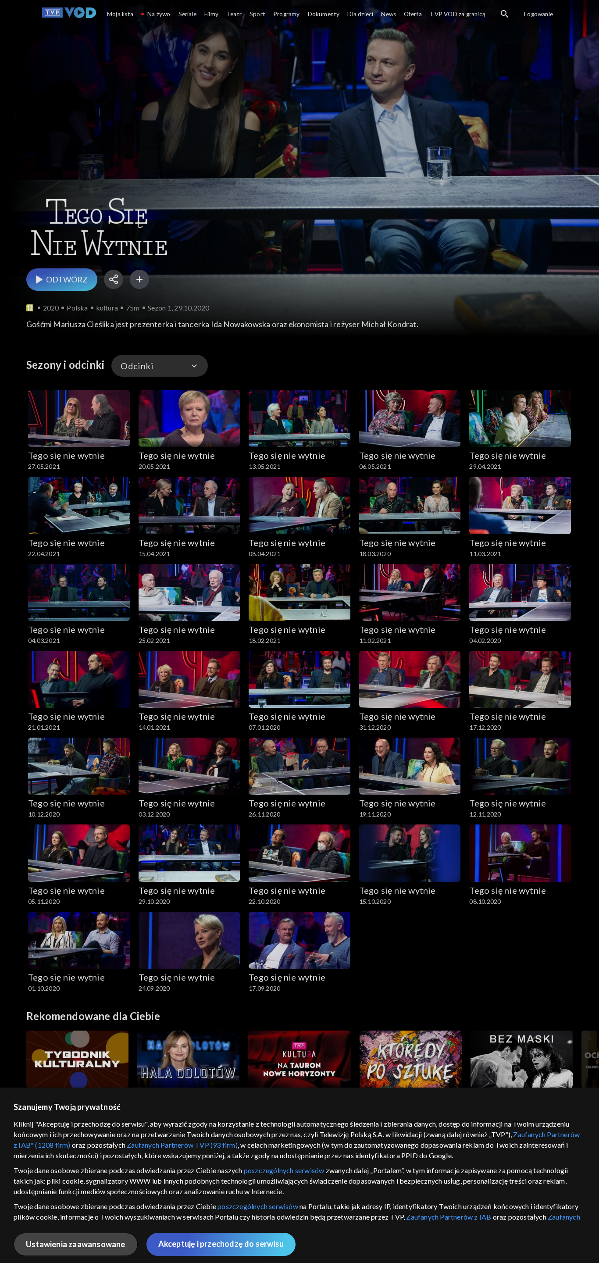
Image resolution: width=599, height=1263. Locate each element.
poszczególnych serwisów (284, 1170)
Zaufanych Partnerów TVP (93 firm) (182, 1145)
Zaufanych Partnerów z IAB (448, 1217)
